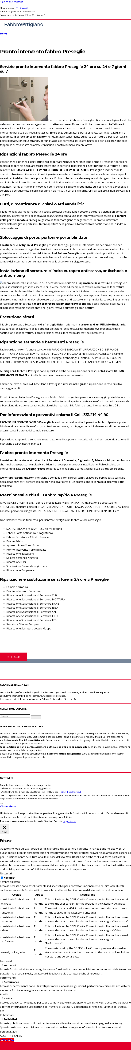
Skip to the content (11, 2)
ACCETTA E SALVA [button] (11, 1035)
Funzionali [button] (6, 961)
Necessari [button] (6, 873)
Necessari (9, 877)
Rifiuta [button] (68, 817)
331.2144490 (22, 8)
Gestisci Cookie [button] (53, 821)
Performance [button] (8, 977)
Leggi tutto (69, 821)
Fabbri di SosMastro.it (70, 791)
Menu (3, 33)
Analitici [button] (4, 994)
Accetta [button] (49, 817)
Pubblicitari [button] (7, 1015)
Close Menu (8, 806)
